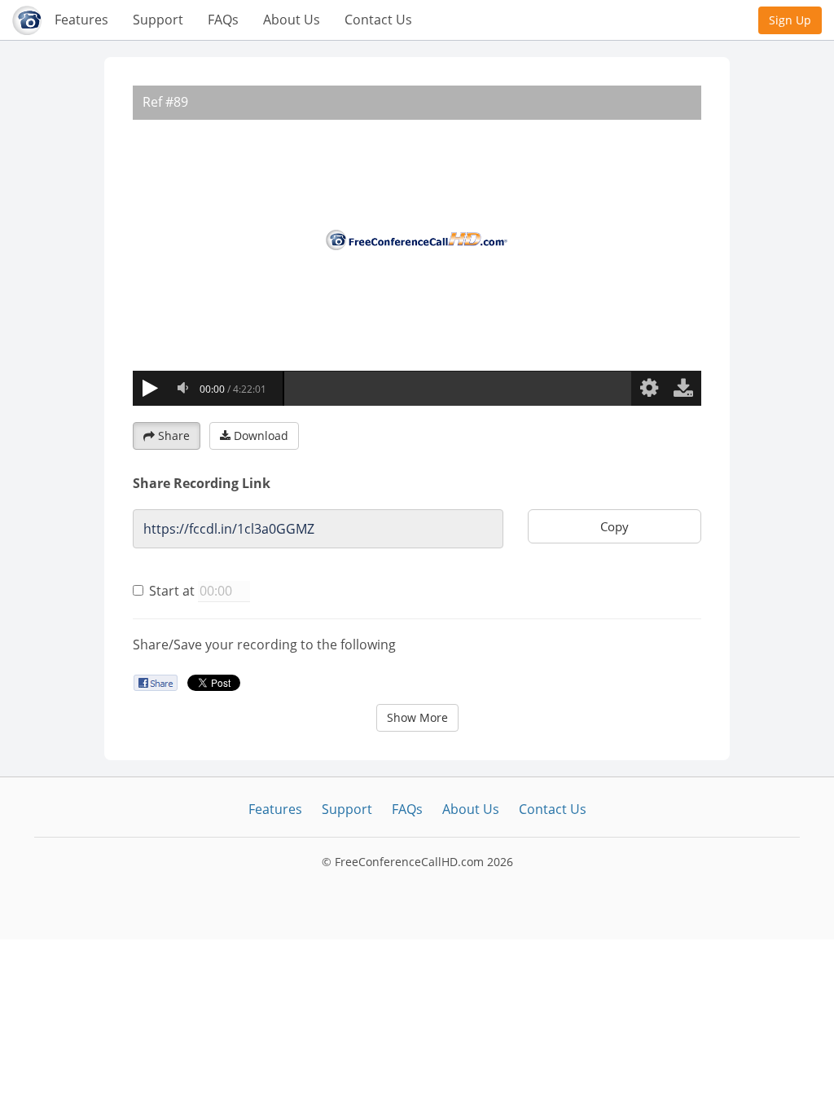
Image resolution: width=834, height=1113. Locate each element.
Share (174, 435)
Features (81, 20)
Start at (172, 591)
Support (158, 20)
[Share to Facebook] (155, 682)
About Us (291, 20)
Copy (614, 526)
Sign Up (790, 20)
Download (261, 435)
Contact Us (378, 20)
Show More (417, 717)
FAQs (223, 20)
